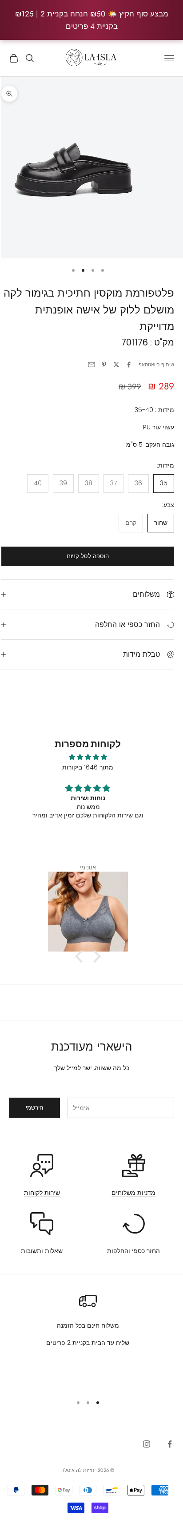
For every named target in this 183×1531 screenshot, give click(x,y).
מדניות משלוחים (133, 1192)
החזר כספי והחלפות (133, 1250)
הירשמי (34, 1107)
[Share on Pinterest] (103, 364)
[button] (81, 956)
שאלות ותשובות (42, 1250)
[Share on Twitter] (116, 364)
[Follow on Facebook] (169, 1444)
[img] (87, 757)
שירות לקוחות (42, 1192)
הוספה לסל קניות (88, 556)
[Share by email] (91, 364)
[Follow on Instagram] (146, 1444)
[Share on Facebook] (128, 364)
